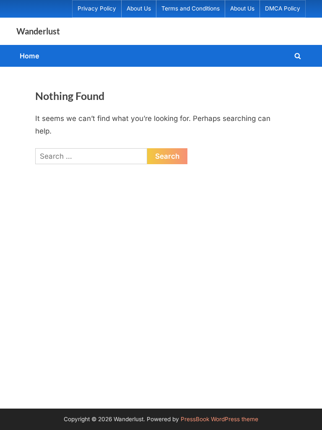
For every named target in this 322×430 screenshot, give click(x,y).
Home (29, 56)
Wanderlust (38, 31)
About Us (139, 8)
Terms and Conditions (190, 8)
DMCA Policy (282, 8)
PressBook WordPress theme (219, 419)
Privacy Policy (97, 8)
